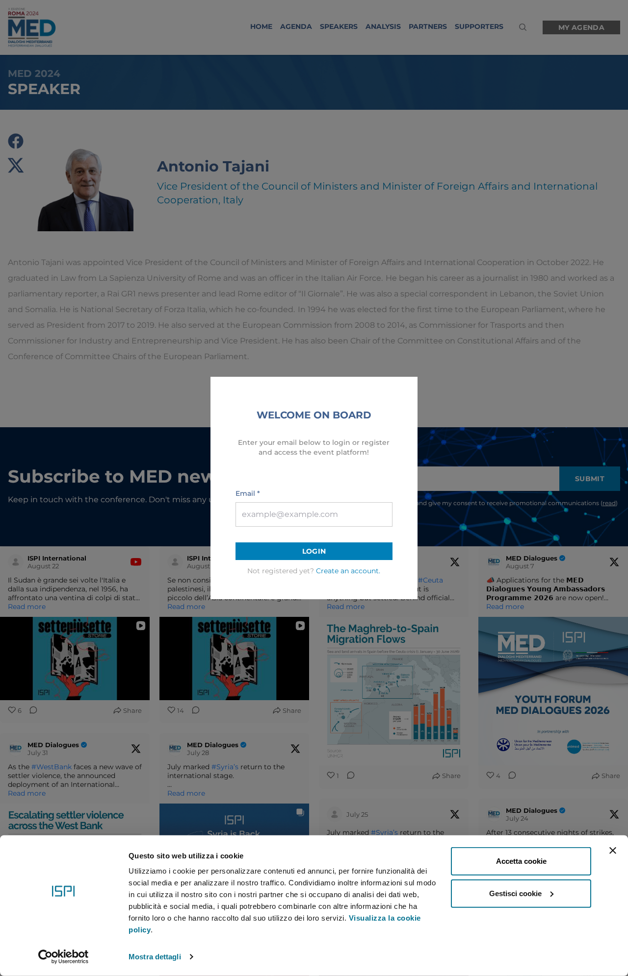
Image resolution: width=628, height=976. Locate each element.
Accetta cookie (521, 861)
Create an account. (348, 570)
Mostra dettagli (155, 956)
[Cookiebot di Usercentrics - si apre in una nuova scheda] (63, 957)
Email (248, 493)
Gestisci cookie (515, 893)
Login (314, 551)
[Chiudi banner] (612, 850)
